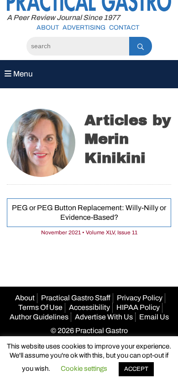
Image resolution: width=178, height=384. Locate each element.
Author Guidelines (39, 317)
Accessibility (89, 307)
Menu (22, 74)
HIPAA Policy (138, 307)
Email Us (154, 317)
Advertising (84, 27)
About (48, 27)
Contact (124, 27)
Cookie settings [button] (84, 368)
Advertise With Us (104, 317)
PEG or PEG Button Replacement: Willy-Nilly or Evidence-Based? (89, 212)
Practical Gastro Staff (75, 298)
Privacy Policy (139, 298)
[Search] (140, 46)
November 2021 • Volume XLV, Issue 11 (89, 232)
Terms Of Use (40, 307)
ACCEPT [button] (136, 369)
